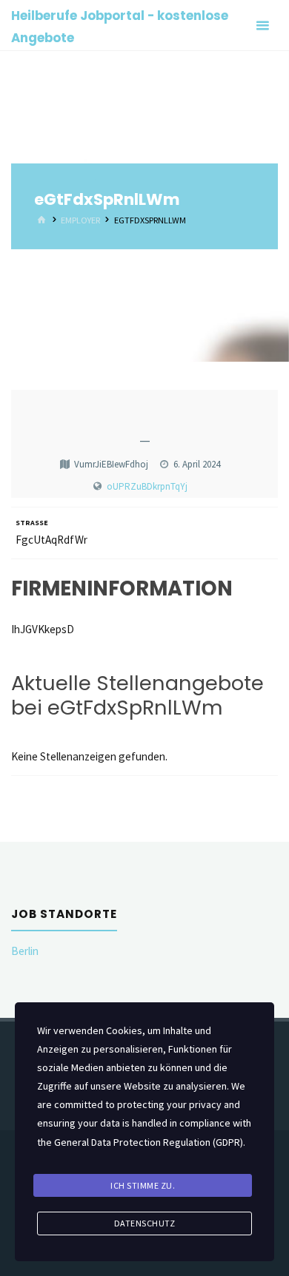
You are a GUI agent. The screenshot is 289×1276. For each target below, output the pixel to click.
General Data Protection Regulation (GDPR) (148, 1142)
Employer (80, 220)
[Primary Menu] (262, 25)
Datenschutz (145, 1223)
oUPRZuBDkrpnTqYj (147, 486)
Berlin (25, 951)
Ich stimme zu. (142, 1185)
